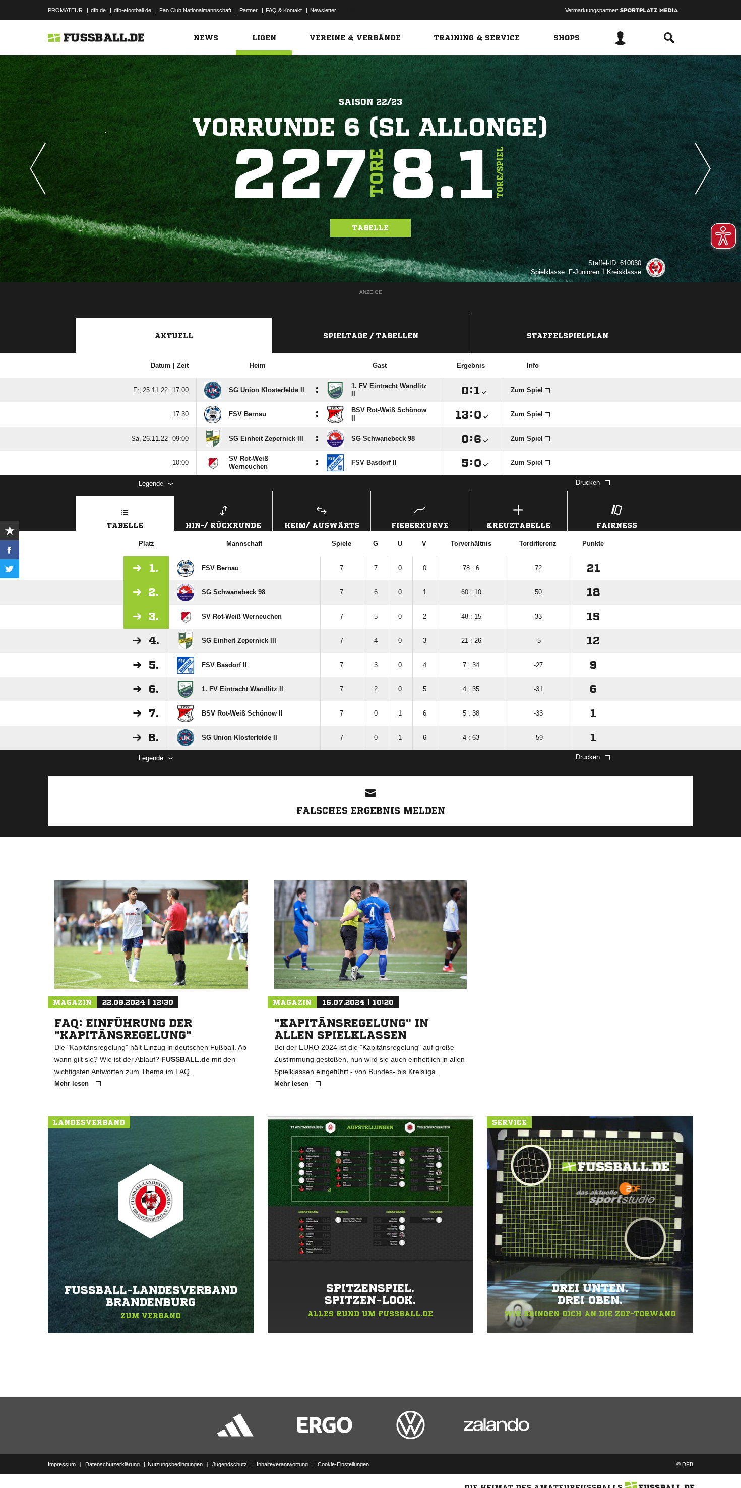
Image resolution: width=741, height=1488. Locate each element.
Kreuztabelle (518, 525)
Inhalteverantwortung (282, 1464)
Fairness (616, 525)
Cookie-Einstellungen (343, 1464)
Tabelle (370, 227)
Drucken (588, 482)
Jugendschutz (229, 1464)
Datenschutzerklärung (112, 1464)
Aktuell (174, 335)
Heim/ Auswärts (321, 525)
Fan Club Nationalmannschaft (195, 10)
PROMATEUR (65, 10)
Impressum (62, 1464)
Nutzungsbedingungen (175, 1464)
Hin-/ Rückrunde (223, 525)
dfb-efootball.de (132, 10)
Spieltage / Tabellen (370, 335)
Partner (248, 10)
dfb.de (98, 10)
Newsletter (323, 10)
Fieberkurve (420, 525)
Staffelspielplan (567, 335)
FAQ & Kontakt (284, 10)
